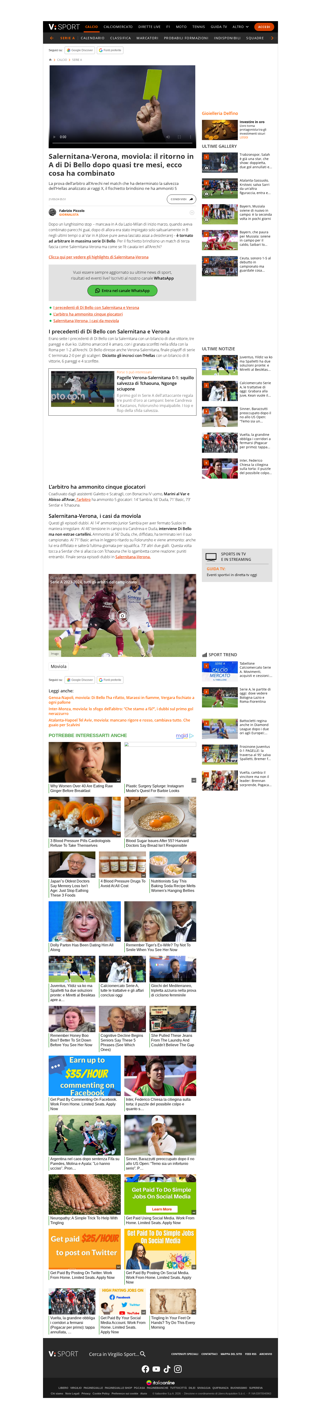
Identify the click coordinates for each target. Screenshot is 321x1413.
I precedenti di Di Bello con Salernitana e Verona (96, 307)
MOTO (181, 26)
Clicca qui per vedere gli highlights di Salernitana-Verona (99, 257)
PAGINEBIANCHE (157, 1388)
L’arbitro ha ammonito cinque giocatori (88, 314)
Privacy (86, 1393)
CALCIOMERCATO (118, 26)
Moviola (59, 666)
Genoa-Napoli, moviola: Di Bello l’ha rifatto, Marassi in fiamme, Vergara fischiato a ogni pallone (121, 700)
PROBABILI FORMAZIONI (186, 38)
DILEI (192, 1388)
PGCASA (139, 1388)
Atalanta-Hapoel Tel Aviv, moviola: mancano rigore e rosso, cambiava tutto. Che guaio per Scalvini (119, 722)
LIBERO (63, 1388)
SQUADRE (255, 38)
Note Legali (72, 1393)
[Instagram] (178, 1372)
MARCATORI (147, 38)
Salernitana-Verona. (133, 556)
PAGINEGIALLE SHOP (118, 1388)
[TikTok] (167, 1372)
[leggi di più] (192, 212)
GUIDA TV (219, 26)
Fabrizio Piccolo (72, 210)
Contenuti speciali (184, 1354)
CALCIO (91, 26)
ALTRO (238, 26)
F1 (168, 26)
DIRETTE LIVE (149, 26)
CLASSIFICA (120, 38)
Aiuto (143, 1393)
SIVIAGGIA (204, 1388)
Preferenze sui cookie (125, 1393)
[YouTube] (156, 1372)
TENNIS (198, 26)
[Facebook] (145, 1372)
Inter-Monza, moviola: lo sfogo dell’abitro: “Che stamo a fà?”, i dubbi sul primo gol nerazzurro (121, 711)
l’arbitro (83, 499)
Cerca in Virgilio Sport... (114, 1354)
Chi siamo (57, 1393)
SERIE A (77, 60)
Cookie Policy (101, 1393)
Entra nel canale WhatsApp (126, 290)
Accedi (264, 27)
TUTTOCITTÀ (178, 1388)
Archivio (265, 1354)
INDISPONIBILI (227, 38)
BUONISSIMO (239, 1388)
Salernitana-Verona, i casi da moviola (86, 320)
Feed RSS (250, 1354)
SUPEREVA (256, 1388)
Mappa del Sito (231, 1354)
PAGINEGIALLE (93, 1388)
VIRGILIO (76, 1388)
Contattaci (209, 1354)
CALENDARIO (93, 38)
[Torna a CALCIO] (51, 38)
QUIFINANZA (220, 1388)
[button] (272, 38)
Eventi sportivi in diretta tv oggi (232, 574)
